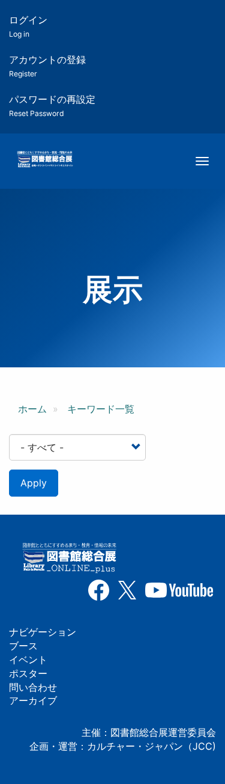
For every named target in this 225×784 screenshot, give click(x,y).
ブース (23, 646)
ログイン (28, 26)
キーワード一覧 (100, 409)
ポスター (28, 673)
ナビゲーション (42, 632)
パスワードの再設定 (52, 105)
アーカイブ (33, 700)
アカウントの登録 (47, 66)
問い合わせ (33, 687)
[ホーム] (45, 160)
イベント (28, 660)
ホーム (32, 409)
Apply (33, 483)
